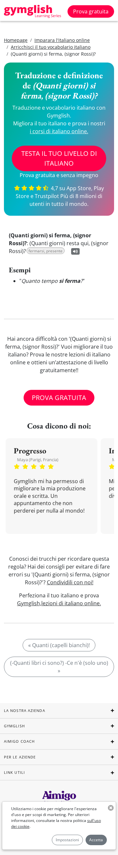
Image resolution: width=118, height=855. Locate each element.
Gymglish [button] (14, 725)
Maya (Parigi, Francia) (37, 460)
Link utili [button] (14, 772)
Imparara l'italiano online (62, 40)
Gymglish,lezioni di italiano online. (59, 603)
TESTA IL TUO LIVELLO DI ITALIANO (59, 158)
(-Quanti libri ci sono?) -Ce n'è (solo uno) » (59, 666)
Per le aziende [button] (20, 757)
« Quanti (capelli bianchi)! (59, 645)
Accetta (96, 840)
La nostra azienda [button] (24, 710)
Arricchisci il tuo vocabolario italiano (50, 47)
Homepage (16, 40)
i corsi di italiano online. (59, 131)
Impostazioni (67, 840)
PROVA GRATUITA (59, 397)
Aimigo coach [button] (19, 741)
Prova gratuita (90, 11)
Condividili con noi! (70, 582)
